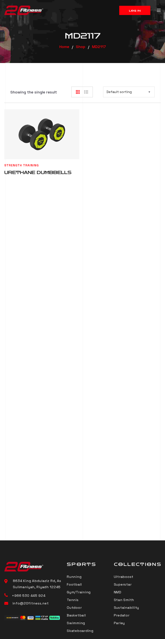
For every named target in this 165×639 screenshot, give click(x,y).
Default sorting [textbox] (119, 92)
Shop (80, 46)
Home (64, 46)
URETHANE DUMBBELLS (38, 172)
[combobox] (129, 92)
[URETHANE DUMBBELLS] (41, 134)
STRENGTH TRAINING (21, 165)
